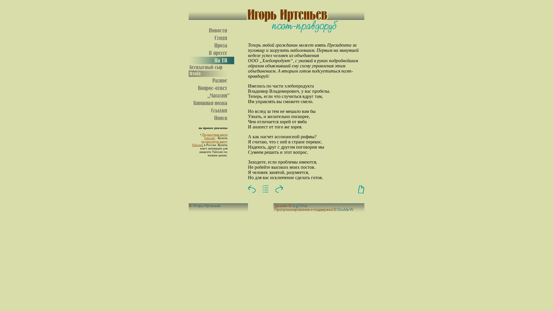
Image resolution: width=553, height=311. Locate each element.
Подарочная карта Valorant (215, 136)
